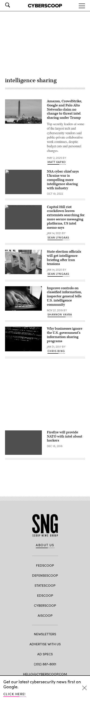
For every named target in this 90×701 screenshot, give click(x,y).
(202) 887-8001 (45, 664)
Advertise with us (45, 644)
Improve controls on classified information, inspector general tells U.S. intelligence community (64, 296)
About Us (45, 545)
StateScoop (45, 585)
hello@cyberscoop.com (45, 674)
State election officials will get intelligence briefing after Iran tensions (64, 257)
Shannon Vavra (60, 314)
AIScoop (45, 615)
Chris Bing (56, 351)
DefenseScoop (45, 575)
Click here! (14, 694)
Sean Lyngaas (58, 237)
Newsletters (45, 634)
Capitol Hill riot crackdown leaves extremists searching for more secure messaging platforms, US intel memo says (66, 217)
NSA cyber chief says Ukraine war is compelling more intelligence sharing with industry (63, 179)
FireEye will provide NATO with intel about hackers (64, 436)
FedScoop (45, 565)
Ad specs (45, 654)
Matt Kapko (57, 162)
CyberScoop (45, 605)
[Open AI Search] (13, 5)
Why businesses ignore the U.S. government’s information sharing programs (64, 334)
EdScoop (45, 595)
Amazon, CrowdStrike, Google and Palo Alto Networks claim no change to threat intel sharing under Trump (64, 109)
